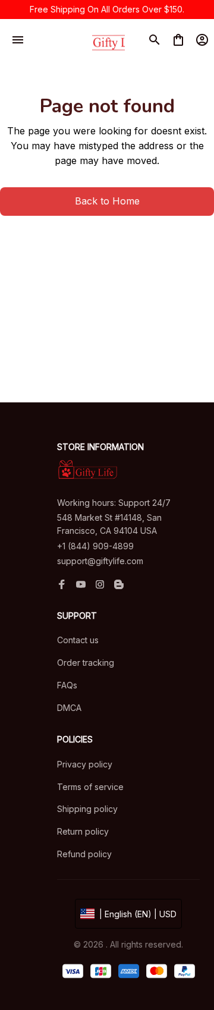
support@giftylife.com (100, 561)
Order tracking (85, 662)
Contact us (78, 640)
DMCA (69, 708)
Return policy (83, 831)
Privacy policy (84, 764)
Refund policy (84, 854)
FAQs (67, 685)
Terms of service (90, 787)
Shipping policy (87, 809)
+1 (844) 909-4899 (95, 546)
